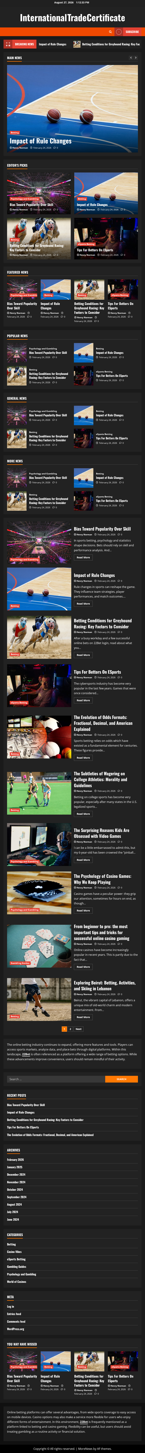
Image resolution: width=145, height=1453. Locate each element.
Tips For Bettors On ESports (95, 250)
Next (79, 1029)
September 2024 (16, 1197)
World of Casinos (16, 1281)
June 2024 (13, 1219)
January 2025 (14, 1167)
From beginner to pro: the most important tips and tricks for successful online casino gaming (39, 946)
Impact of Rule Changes (92, 204)
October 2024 (15, 1189)
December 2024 (16, 1174)
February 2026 (15, 1159)
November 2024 (16, 1182)
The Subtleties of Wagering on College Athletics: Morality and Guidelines (39, 793)
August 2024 (14, 1204)
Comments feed (16, 1321)
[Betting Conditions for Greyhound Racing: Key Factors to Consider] (72, 108)
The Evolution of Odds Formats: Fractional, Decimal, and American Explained (39, 737)
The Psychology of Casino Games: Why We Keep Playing (39, 892)
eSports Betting (86, 244)
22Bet (26, 1054)
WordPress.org (15, 1329)
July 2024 (12, 1212)
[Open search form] (110, 31)
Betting (15, 123)
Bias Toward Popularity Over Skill (31, 204)
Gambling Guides (20, 963)
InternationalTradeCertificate (72, 17)
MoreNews (85, 1449)
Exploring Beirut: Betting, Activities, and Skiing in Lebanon (39, 999)
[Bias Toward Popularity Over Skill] (39, 193)
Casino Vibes (14, 1252)
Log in (10, 1306)
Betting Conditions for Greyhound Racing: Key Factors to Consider (82, 44)
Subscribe (132, 32)
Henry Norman (20, 147)
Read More (85, 558)
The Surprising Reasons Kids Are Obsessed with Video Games (39, 844)
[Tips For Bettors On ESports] (106, 239)
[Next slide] (136, 58)
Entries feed (14, 1314)
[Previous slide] (131, 58)
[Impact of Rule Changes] (106, 193)
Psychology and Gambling (25, 198)
